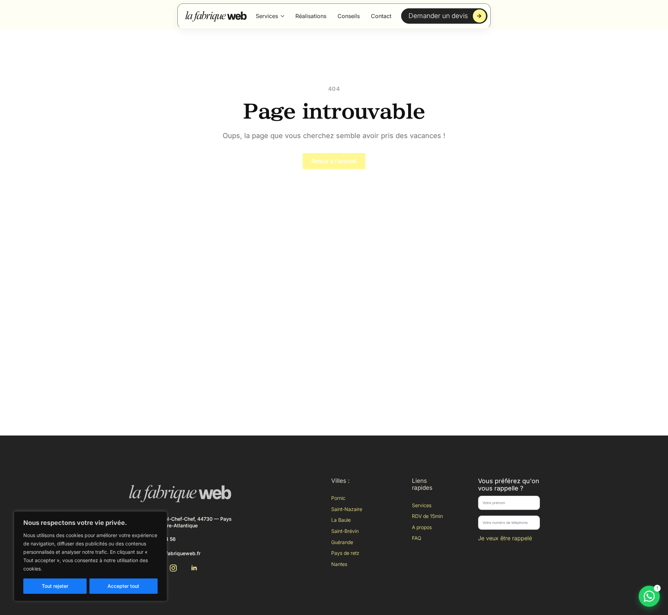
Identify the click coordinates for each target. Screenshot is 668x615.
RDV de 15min (427, 516)
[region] (90, 556)
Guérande (342, 542)
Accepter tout (123, 586)
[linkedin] (194, 568)
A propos (422, 527)
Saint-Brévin (345, 531)
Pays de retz (345, 553)
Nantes (339, 564)
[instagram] (173, 568)
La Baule (341, 520)
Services (267, 16)
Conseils (348, 16)
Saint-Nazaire (346, 509)
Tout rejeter (55, 586)
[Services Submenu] (282, 16)
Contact (381, 16)
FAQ (416, 538)
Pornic (338, 498)
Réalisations (310, 16)
